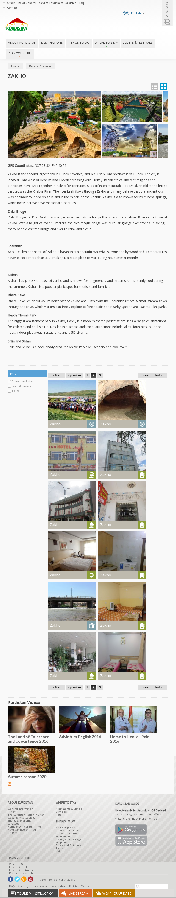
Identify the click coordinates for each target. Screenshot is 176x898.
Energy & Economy (19, 820)
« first (56, 375)
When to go (17, 864)
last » (158, 375)
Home (15, 66)
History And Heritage (68, 839)
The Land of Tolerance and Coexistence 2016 (28, 739)
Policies (74, 886)
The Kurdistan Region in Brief (26, 814)
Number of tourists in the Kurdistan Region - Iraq (24, 828)
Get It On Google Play (131, 829)
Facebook (10, 879)
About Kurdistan (22, 43)
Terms (85, 886)
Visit (58, 851)
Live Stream (78, 893)
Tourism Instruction (35, 893)
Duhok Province (40, 66)
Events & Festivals (138, 43)
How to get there (20, 867)
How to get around (21, 870)
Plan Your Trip (20, 53)
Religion (13, 832)
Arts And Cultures (66, 833)
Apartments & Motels (69, 808)
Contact (12, 8)
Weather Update (116, 893)
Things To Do (79, 43)
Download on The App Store (131, 841)
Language (13, 823)
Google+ (24, 879)
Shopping (61, 842)
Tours (59, 848)
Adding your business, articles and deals (42, 886)
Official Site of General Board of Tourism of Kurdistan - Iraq (45, 3)
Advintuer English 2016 (80, 736)
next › (147, 375)
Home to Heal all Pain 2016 (129, 739)
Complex (61, 811)
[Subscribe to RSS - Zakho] (9, 783)
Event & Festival (22, 386)
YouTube (30, 879)
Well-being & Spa (66, 827)
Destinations (52, 43)
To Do (16, 391)
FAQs (12, 886)
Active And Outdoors (68, 845)
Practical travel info (21, 873)
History (12, 811)
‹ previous (74, 375)
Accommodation (22, 381)
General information (20, 808)
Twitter (17, 879)
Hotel (59, 814)
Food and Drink (65, 836)
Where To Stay (106, 43)
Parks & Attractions (67, 830)
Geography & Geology (21, 817)
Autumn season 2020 (27, 776)
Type (13, 373)
